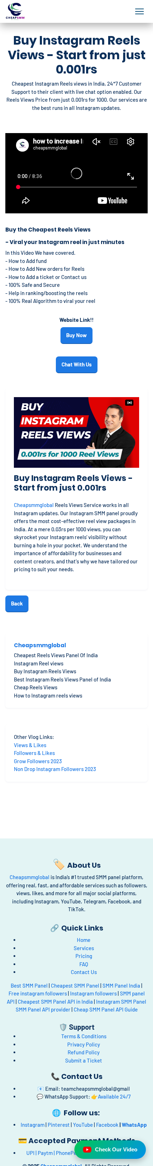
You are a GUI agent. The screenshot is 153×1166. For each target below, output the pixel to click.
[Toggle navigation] (139, 11)
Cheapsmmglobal (34, 505)
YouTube (83, 1124)
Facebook (107, 1124)
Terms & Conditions (83, 1036)
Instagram (32, 1124)
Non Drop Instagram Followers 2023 (55, 769)
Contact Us (84, 972)
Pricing (83, 956)
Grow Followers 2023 (38, 761)
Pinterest (59, 1124)
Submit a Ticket (83, 1060)
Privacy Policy (83, 1044)
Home (83, 940)
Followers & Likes (34, 753)
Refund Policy (84, 1052)
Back (17, 603)
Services (84, 948)
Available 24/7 (114, 1096)
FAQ (83, 964)
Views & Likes (30, 745)
